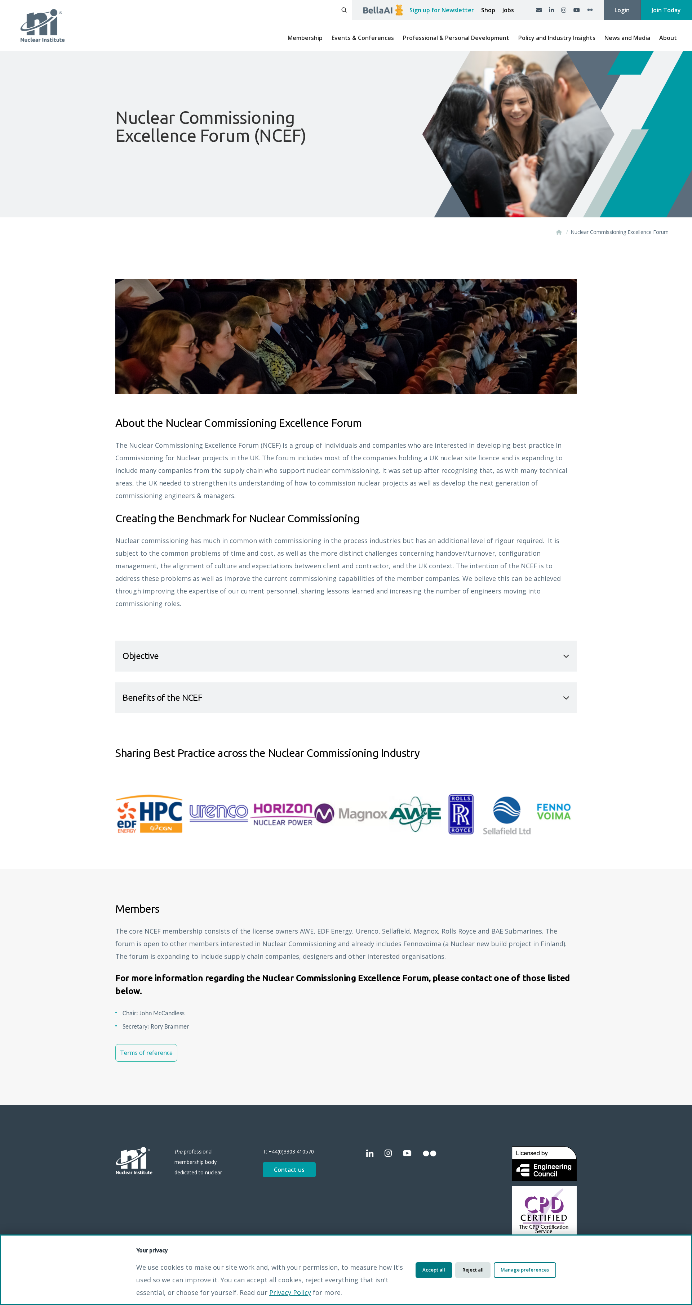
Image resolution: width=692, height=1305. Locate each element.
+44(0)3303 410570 (291, 1151)
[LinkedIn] (551, 10)
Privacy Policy (290, 1292)
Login (622, 10)
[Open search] (344, 10)
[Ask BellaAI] (383, 10)
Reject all (473, 1269)
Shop (488, 10)
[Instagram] (563, 10)
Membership (305, 38)
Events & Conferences (363, 38)
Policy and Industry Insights (556, 38)
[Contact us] (539, 10)
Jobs (508, 10)
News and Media (627, 38)
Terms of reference (146, 1053)
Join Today (666, 10)
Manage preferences (525, 1269)
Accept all (433, 1269)
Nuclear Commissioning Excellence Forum (620, 232)
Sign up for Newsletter (441, 10)
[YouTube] (576, 10)
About (668, 38)
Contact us (289, 1170)
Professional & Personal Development (456, 38)
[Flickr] (590, 10)
